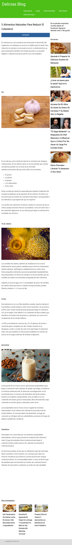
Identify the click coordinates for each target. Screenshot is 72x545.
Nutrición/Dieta (49, 11)
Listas (38, 11)
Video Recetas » (29, 15)
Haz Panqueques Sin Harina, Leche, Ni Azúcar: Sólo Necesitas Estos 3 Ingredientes (9, 519)
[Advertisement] (25, 71)
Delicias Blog (14, 4)
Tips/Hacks (63, 11)
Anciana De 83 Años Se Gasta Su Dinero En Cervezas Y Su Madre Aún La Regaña (60, 109)
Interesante (27, 11)
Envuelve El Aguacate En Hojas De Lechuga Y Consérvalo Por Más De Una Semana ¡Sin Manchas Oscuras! (25, 524)
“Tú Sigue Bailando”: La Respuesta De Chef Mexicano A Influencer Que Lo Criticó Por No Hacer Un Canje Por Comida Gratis (60, 139)
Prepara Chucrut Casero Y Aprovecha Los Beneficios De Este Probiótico (41, 519)
